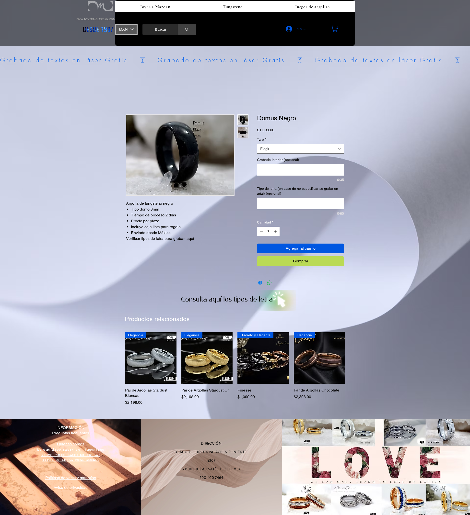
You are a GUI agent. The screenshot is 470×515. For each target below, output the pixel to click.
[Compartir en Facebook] (260, 283)
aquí (190, 238)
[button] (126, 29)
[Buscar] (187, 29)
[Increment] (276, 231)
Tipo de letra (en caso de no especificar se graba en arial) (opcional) (297, 191)
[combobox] (300, 149)
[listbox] (126, 29)
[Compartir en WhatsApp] (269, 283)
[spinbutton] (268, 231)
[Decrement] (261, 231)
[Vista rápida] (207, 358)
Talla (261, 139)
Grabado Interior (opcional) (278, 160)
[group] (235, 366)
